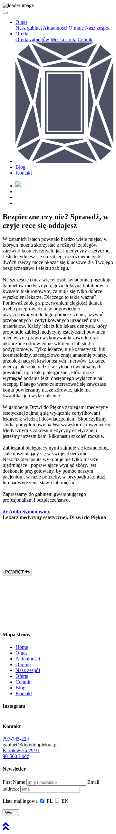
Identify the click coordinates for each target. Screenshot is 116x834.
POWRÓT (15, 572)
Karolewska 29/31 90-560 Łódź (21, 753)
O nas (21, 22)
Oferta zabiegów (32, 39)
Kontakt (23, 172)
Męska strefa (63, 39)
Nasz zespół (97, 28)
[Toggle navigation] (5, 13)
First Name (14, 782)
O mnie (76, 28)
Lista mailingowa (20, 801)
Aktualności (55, 28)
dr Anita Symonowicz (26, 511)
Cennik (85, 39)
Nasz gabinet (28, 28)
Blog (20, 167)
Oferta (21, 33)
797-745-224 (16, 739)
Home (21, 647)
